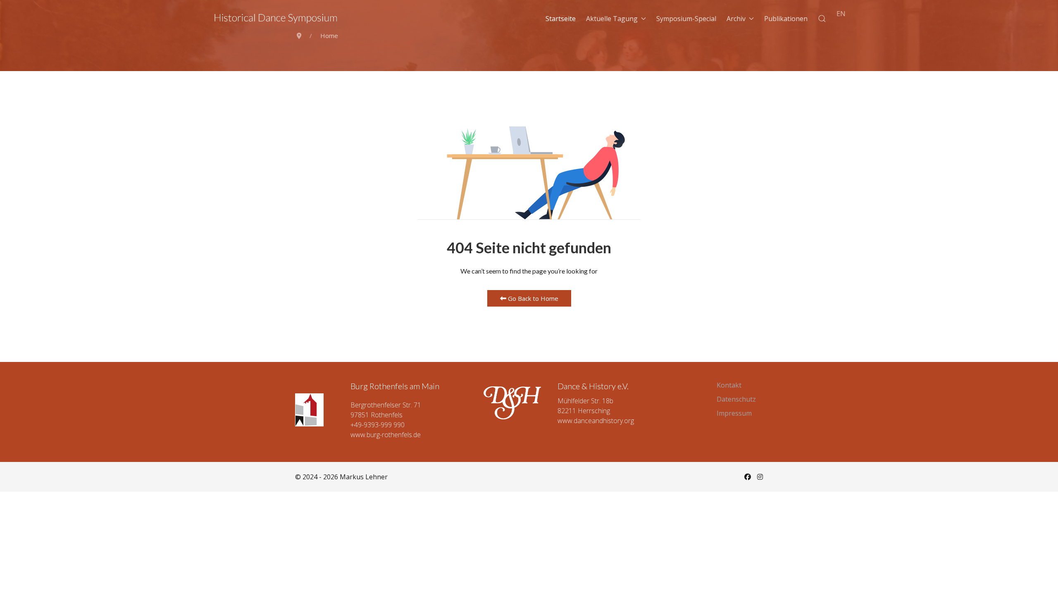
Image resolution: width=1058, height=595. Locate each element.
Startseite (561, 18)
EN (841, 13)
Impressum (734, 413)
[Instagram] (760, 476)
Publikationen (786, 18)
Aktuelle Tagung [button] (612, 18)
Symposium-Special (686, 18)
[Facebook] (747, 476)
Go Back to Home (532, 298)
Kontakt (729, 385)
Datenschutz (736, 399)
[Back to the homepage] (275, 18)
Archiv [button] (736, 18)
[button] (822, 18)
